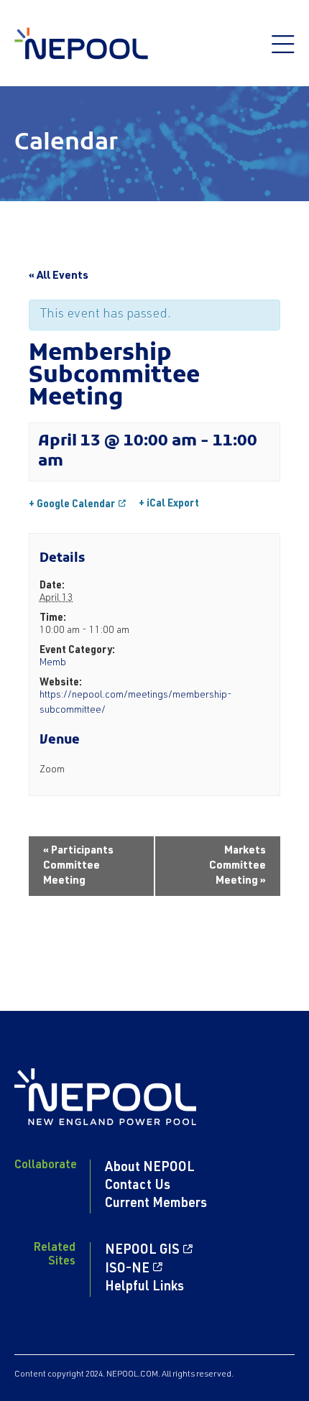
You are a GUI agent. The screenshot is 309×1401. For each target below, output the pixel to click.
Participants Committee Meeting (78, 866)
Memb (53, 663)
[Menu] (283, 51)
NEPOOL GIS (142, 1250)
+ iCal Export (169, 504)
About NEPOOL (150, 1168)
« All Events (58, 276)
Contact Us (137, 1186)
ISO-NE (127, 1269)
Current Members (156, 1204)
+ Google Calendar (72, 505)
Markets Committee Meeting (237, 866)
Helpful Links (144, 1287)
